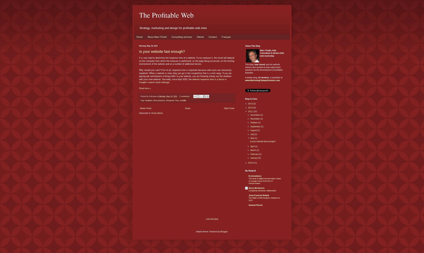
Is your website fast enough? (162, 51)
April (252, 146)
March (253, 150)
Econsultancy (255, 176)
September (255, 126)
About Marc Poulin (157, 37)
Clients (200, 37)
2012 (250, 108)
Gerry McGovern (256, 188)
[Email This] (195, 96)
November (255, 119)
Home (139, 37)
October (254, 122)
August (253, 130)
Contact (213, 37)
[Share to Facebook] (204, 96)
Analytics (149, 100)
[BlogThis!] (198, 96)
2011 (250, 111)
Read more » (145, 88)
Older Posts (229, 108)
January (254, 158)
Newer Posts (145, 108)
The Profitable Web (166, 15)
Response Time (172, 100)
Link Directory (212, 219)
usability (183, 100)
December (255, 115)
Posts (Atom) (157, 113)
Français (226, 37)
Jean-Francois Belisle (259, 195)
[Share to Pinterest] (207, 96)
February (254, 154)
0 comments (184, 96)
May (252, 138)
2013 (250, 104)
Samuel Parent (256, 205)
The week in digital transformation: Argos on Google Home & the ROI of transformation (265, 181)
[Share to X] (201, 96)
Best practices (159, 100)
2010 (250, 163)
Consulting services (182, 37)
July (252, 134)
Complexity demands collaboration (262, 191)
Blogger (224, 231)
